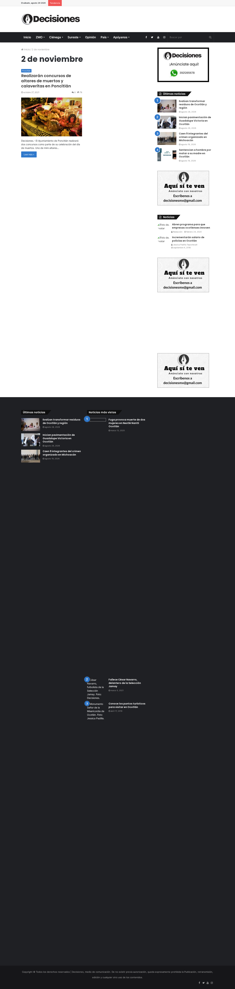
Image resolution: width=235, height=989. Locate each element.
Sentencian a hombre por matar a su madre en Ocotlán (195, 153)
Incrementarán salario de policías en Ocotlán (188, 239)
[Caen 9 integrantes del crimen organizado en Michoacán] (166, 138)
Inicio (27, 37)
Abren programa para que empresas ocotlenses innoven (191, 226)
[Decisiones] (51, 19)
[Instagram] (164, 37)
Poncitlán (26, 71)
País (103, 37)
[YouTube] (158, 37)
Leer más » (29, 154)
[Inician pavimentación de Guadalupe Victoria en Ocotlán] (166, 122)
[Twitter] (152, 37)
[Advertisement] (150, 17)
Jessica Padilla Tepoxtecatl (185, 244)
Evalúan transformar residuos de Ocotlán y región (193, 104)
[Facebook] (146, 37)
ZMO (39, 37)
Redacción (177, 232)
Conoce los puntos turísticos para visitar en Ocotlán (127, 705)
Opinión (90, 37)
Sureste (73, 37)
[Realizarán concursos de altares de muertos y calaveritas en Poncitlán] (51, 117)
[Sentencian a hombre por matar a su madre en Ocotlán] (166, 154)
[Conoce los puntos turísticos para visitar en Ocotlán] (96, 831)
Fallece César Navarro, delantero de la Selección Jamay (125, 683)
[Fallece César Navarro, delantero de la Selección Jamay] (96, 689)
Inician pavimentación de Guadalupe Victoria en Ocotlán (195, 121)
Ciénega (55, 37)
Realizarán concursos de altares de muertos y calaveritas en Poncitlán (46, 81)
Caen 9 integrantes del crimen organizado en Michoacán (193, 137)
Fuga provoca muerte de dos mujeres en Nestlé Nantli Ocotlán (127, 423)
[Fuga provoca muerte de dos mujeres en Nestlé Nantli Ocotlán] (96, 547)
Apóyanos (120, 37)
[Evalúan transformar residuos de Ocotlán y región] (166, 106)
